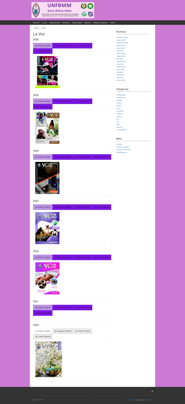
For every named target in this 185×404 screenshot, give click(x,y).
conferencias (121, 95)
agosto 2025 (121, 45)
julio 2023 (120, 59)
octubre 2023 (121, 56)
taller (118, 124)
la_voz (119, 108)
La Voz (44, 22)
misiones (120, 113)
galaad (119, 105)
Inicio (36, 28)
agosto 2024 (121, 48)
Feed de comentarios (124, 150)
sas (118, 122)
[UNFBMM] (62, 10)
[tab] (42, 45)
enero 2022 (120, 69)
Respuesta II (131, 400)
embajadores (121, 97)
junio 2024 (120, 51)
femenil (119, 103)
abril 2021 (120, 77)
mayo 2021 (120, 75)
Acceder (119, 144)
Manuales (66, 22)
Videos (112, 22)
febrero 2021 (121, 80)
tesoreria (120, 127)
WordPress (150, 400)
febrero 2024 (121, 53)
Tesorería (36, 22)
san (118, 119)
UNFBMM (40, 400)
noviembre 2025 (122, 37)
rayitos (119, 116)
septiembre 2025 (122, 43)
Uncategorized (121, 130)
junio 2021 (120, 72)
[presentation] (42, 45)
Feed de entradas (123, 147)
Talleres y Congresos (100, 22)
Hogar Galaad (77, 22)
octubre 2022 (121, 61)
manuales (120, 111)
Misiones (88, 22)
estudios (119, 100)
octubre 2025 (121, 40)
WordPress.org (122, 152)
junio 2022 (120, 64)
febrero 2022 (121, 67)
